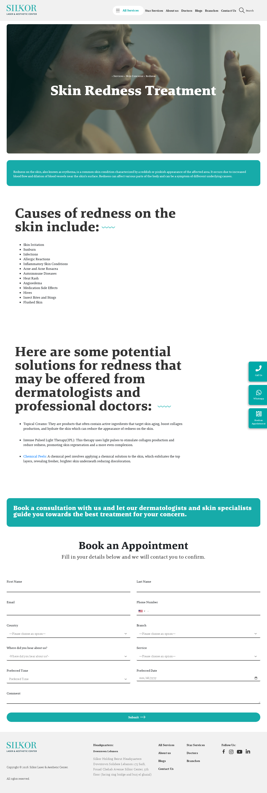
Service (142, 648)
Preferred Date (147, 670)
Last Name (144, 581)
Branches (211, 11)
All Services (166, 745)
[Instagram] (231, 751)
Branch (141, 625)
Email (11, 602)
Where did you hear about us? (27, 648)
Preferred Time (17, 670)
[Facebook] (224, 751)
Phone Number (147, 602)
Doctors (186, 11)
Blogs (199, 11)
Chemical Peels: (35, 456)
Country (12, 625)
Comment (13, 693)
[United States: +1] (141, 611)
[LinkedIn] (248, 752)
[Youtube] (239, 751)
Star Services (154, 11)
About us (172, 11)
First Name (14, 581)
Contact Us (228, 11)
